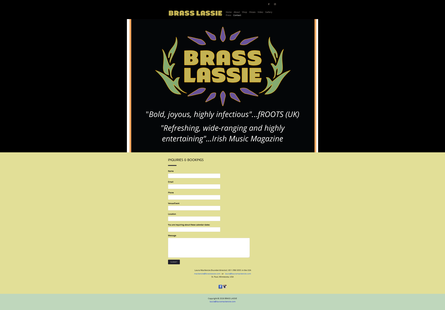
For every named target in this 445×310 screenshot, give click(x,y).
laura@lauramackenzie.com (238, 273)
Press (228, 15)
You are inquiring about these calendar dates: (189, 224)
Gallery (268, 12)
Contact (237, 15)
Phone (171, 192)
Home (229, 12)
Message (172, 235)
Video (260, 12)
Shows (252, 12)
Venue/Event (173, 203)
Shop (244, 12)
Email (170, 181)
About (237, 12)
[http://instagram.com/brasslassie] (275, 4)
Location (172, 214)
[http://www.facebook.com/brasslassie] (269, 4)
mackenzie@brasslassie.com (208, 273)
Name (171, 171)
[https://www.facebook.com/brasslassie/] (220, 287)
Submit (173, 262)
